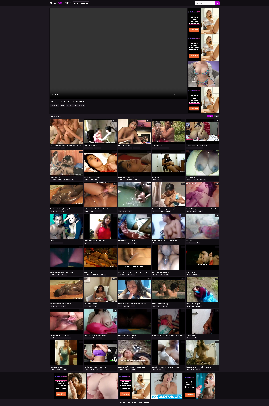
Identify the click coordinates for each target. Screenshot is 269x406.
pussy (155, 274)
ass (120, 338)
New (216, 116)
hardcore (54, 105)
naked (129, 211)
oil (57, 211)
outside (168, 211)
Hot (210, 116)
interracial (122, 179)
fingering (161, 338)
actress (198, 369)
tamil (52, 148)
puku (86, 211)
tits (86, 306)
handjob (53, 179)
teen (128, 274)
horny (160, 274)
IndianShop (60, 3)
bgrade (87, 179)
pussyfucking (79, 105)
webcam (202, 179)
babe (188, 148)
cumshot (125, 338)
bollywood (196, 274)
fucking (132, 338)
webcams (97, 148)
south (194, 338)
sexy (86, 148)
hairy (59, 338)
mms (192, 369)
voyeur (155, 148)
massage (129, 179)
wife (133, 306)
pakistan (198, 306)
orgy (124, 211)
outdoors (161, 211)
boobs (53, 274)
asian (62, 105)
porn (91, 148)
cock (94, 306)
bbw (154, 179)
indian (57, 148)
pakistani (96, 243)
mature (196, 179)
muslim (99, 369)
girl (86, 243)
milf (120, 306)
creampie (122, 148)
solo (90, 243)
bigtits (69, 105)
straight (166, 274)
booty (200, 148)
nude (52, 369)
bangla (200, 211)
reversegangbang (68, 179)
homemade (66, 338)
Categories (84, 3)
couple (170, 243)
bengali (134, 243)
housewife (156, 243)
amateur (129, 148)
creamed (92, 211)
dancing (64, 369)
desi (61, 243)
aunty (63, 148)
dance (189, 211)
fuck (56, 243)
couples (136, 179)
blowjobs (136, 148)
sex (92, 179)
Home (76, 3)
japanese (121, 274)
